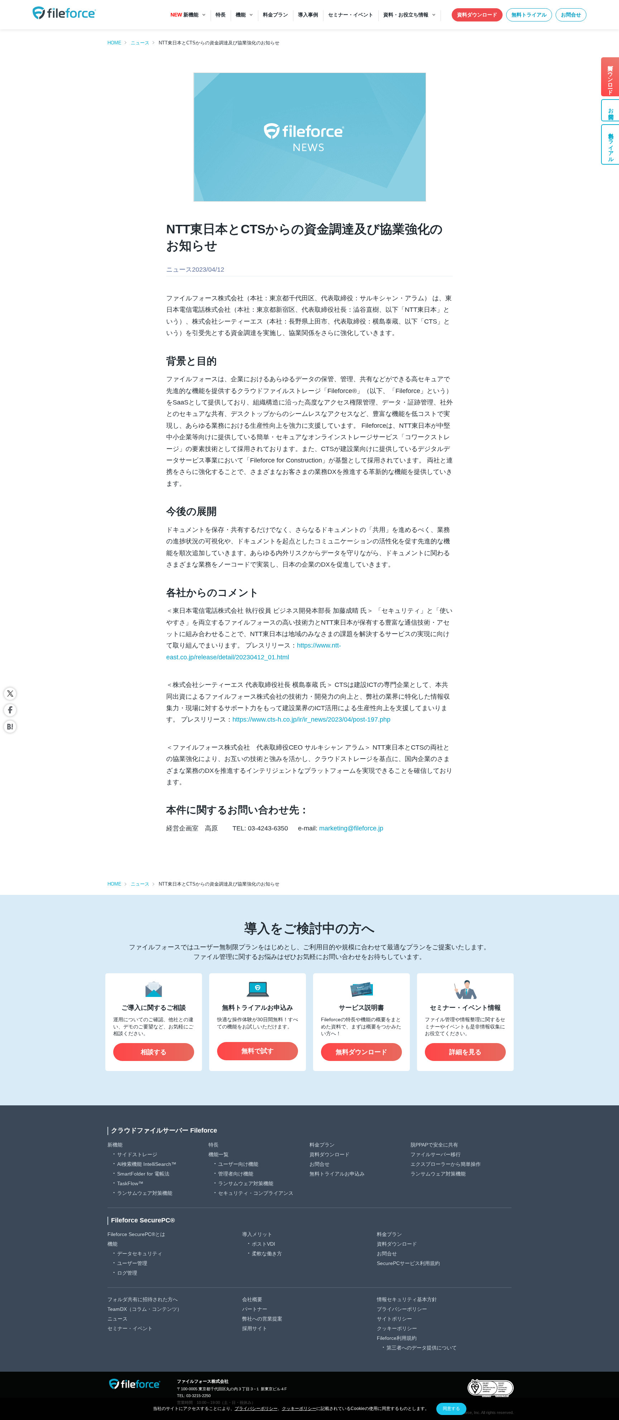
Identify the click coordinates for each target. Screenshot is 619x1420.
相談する (154, 1052)
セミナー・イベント (130, 1328)
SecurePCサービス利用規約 (408, 1263)
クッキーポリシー (397, 1328)
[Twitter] (10, 693)
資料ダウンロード (477, 15)
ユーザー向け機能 (238, 1164)
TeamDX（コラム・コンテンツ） (144, 1309)
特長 (213, 1145)
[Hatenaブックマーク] (10, 726)
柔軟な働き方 (267, 1253)
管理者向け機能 (235, 1174)
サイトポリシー (394, 1319)
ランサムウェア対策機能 (144, 1193)
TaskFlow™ (130, 1183)
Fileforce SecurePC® (143, 1220)
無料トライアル (529, 15)
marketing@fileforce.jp (351, 828)
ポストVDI (263, 1244)
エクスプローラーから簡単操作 (446, 1164)
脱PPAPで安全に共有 (434, 1145)
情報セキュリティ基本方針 (407, 1299)
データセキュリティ (139, 1253)
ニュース (140, 42)
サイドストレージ (137, 1154)
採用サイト (254, 1328)
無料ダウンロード (361, 1052)
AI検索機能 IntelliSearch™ (146, 1164)
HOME (114, 42)
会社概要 (252, 1299)
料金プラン (322, 1145)
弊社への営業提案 (262, 1319)
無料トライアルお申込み (337, 1174)
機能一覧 (218, 1154)
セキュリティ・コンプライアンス (255, 1193)
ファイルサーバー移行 (436, 1154)
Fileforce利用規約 (397, 1338)
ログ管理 (127, 1273)
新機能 (115, 1145)
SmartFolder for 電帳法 (143, 1174)
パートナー (254, 1309)
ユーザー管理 (132, 1263)
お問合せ (571, 15)
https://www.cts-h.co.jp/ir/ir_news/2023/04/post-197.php (311, 719)
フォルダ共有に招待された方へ (142, 1299)
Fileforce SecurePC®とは (136, 1234)
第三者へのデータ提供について (422, 1348)
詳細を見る (465, 1052)
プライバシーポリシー (402, 1309)
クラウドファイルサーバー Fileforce (164, 1130)
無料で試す (257, 1051)
